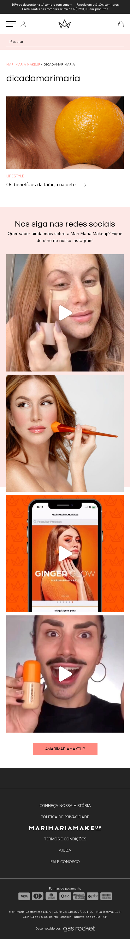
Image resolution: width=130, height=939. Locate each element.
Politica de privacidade (65, 817)
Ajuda (65, 850)
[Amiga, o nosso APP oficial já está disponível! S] (65, 553)
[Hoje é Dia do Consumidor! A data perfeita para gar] (65, 433)
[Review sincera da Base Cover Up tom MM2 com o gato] (65, 674)
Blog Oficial (64, 24)
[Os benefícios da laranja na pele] (65, 145)
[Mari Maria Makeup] (65, 828)
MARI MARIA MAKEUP (23, 64)
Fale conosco (65, 861)
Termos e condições (65, 839)
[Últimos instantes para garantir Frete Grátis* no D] (65, 313)
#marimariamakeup (65, 749)
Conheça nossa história (65, 805)
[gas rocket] (79, 929)
